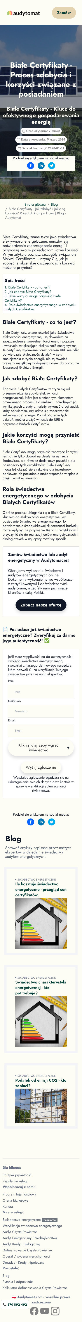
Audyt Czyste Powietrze (20, 1231)
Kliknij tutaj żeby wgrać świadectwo (38, 747)
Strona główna (35, 204)
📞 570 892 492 (15, 1304)
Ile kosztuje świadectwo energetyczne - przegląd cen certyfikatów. (40, 889)
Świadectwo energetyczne (29, 1219)
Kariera (8, 1206)
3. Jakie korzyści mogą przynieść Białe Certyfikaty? (33, 298)
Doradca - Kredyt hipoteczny (23, 1262)
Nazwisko (14, 701)
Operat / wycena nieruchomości (26, 1256)
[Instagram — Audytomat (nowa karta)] (51, 1310)
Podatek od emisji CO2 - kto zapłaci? (40, 1083)
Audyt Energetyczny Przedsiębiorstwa (30, 1237)
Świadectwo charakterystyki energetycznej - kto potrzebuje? (40, 987)
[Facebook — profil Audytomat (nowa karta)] (30, 1310)
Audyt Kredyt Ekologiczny (21, 1244)
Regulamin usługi (15, 1181)
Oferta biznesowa (15, 1200)
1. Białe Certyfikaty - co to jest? (27, 287)
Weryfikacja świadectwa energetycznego (32, 1225)
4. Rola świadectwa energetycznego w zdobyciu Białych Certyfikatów (40, 307)
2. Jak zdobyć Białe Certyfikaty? (28, 291)
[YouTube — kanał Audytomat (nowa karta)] (41, 1310)
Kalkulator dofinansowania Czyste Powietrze (35, 1287)
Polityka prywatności (17, 1175)
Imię (11, 681)
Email (11, 720)
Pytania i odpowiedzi (18, 1281)
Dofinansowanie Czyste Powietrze (27, 1250)
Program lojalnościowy (19, 1194)
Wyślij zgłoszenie (41, 767)
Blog (54, 204)
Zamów (64, 13)
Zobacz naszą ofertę (41, 605)
